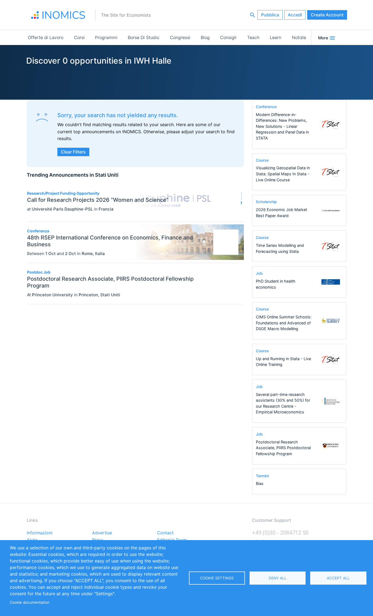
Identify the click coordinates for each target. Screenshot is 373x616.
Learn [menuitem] (275, 37)
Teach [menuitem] (253, 37)
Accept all (338, 578)
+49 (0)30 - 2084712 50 (280, 532)
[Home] (58, 15)
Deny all (278, 578)
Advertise (102, 533)
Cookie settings (217, 578)
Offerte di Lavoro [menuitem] (45, 37)
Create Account (327, 14)
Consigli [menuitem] (228, 37)
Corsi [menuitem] (79, 37)
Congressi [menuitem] (180, 37)
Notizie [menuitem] (299, 37)
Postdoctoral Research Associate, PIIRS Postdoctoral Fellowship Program (283, 448)
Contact (165, 533)
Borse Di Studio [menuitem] (143, 37)
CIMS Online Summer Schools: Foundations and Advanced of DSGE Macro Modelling (284, 323)
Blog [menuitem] (205, 37)
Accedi (295, 14)
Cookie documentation (29, 602)
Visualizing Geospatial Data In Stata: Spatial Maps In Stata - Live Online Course (283, 173)
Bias (260, 483)
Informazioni (39, 533)
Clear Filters (73, 152)
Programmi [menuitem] (106, 37)
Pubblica (270, 14)
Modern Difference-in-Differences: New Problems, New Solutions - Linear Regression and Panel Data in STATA (282, 126)
